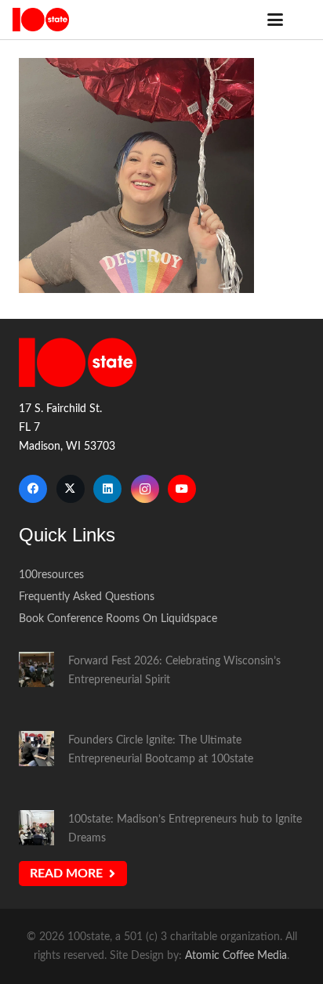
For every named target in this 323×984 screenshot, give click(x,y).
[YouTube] (182, 489)
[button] (275, 19)
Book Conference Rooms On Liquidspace (118, 618)
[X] (70, 489)
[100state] (41, 19)
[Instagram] (145, 489)
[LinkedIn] (107, 489)
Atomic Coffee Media (236, 955)
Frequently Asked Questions (86, 596)
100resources (51, 575)
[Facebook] (33, 489)
